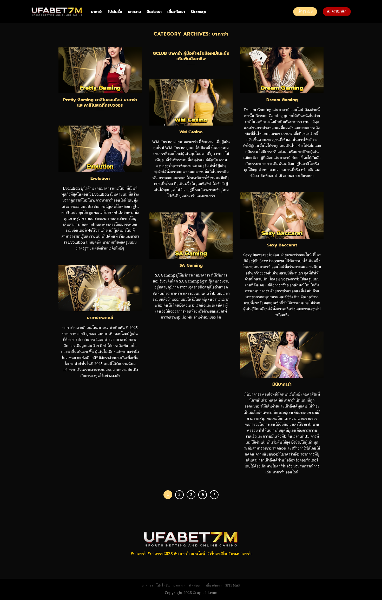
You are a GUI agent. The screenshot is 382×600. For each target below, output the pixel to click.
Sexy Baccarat (282, 245)
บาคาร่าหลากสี (100, 318)
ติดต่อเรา (154, 12)
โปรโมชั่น (115, 12)
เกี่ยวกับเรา (176, 12)
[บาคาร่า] (57, 12)
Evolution (100, 178)
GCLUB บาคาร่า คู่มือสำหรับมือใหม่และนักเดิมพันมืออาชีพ (191, 56)
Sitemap (198, 12)
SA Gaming (191, 265)
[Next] (214, 494)
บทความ (134, 12)
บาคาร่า (96, 12)
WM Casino (191, 132)
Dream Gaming (282, 100)
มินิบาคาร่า (282, 384)
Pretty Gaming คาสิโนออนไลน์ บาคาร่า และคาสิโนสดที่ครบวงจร (100, 102)
